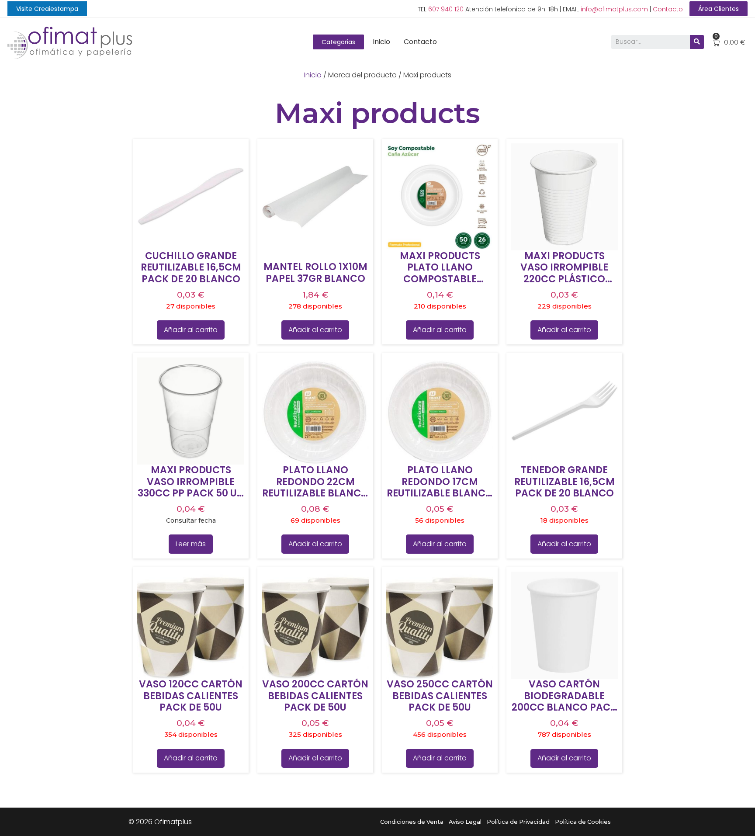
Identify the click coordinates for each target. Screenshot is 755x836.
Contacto (668, 9)
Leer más (191, 544)
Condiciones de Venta (411, 822)
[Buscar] (697, 42)
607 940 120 (446, 9)
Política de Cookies (583, 822)
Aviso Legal (465, 822)
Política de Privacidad (518, 822)
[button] (47, 8)
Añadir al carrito (191, 330)
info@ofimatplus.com (614, 9)
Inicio (381, 42)
